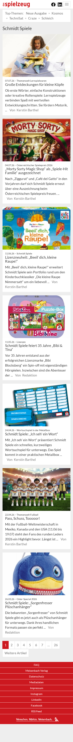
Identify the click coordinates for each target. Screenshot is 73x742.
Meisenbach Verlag (36, 670)
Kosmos (57, 13)
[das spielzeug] (16, 4)
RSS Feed (36, 711)
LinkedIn (36, 699)
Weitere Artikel (16, 653)
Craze (32, 18)
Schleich (47, 18)
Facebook (36, 705)
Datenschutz (36, 676)
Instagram (36, 693)
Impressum (36, 688)
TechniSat (16, 18)
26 (56, 645)
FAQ (36, 664)
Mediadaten (36, 682)
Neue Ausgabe (36, 13)
